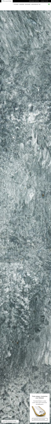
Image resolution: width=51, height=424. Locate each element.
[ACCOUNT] (49, 8)
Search (42, 4)
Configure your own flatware (9, 421)
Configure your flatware (39, 419)
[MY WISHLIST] (45, 4)
